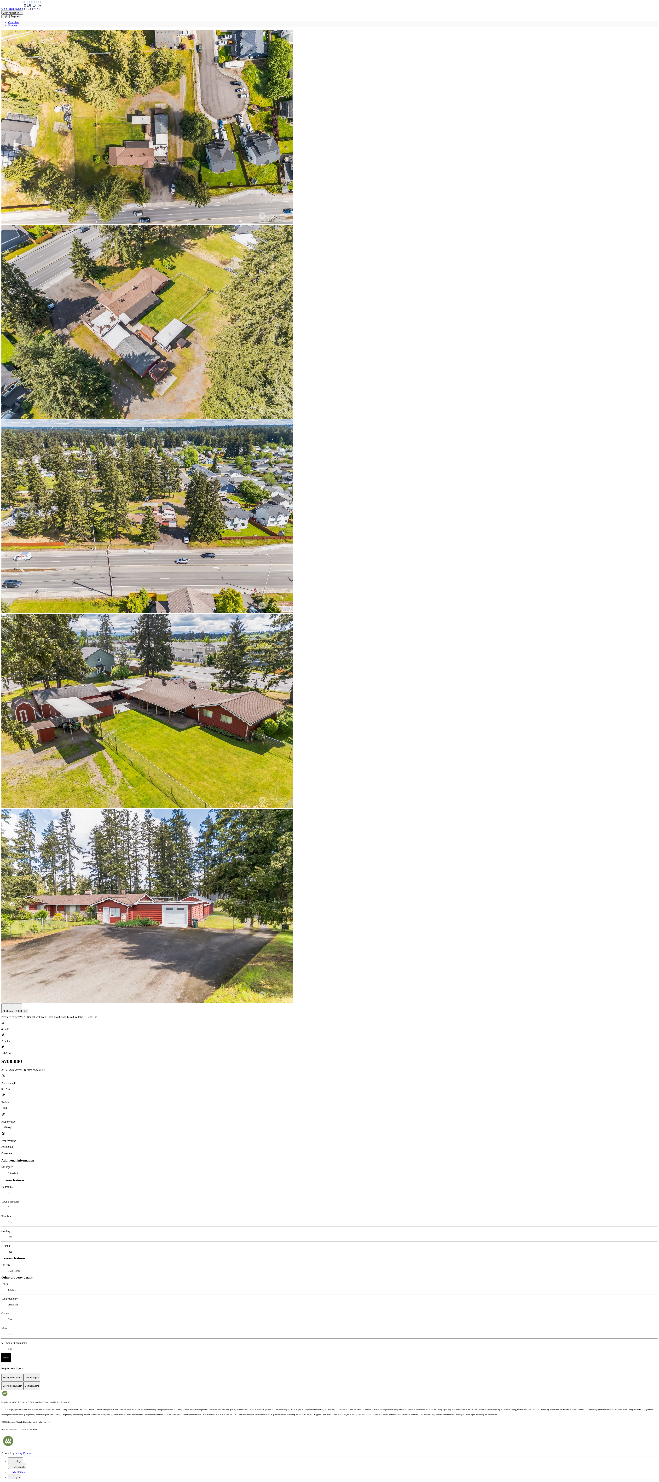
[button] (329, 127)
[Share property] (18, 1006)
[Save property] (11, 1006)
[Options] (4, 1006)
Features (12, 25)
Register (15, 16)
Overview (13, 22)
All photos (8, 1011)
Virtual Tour (21, 1011)
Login (5, 16)
